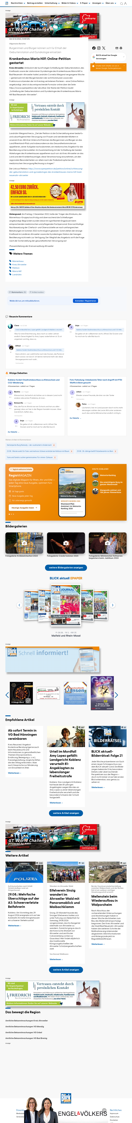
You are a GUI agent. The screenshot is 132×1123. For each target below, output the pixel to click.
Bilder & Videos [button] (69, 3)
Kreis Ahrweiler (19, 265)
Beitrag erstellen (35, 3)
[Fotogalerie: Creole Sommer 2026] (66, 543)
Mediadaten (21, 1113)
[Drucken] (121, 48)
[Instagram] (98, 48)
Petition (15, 268)
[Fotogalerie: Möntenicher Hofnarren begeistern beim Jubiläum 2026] (108, 543)
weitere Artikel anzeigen (66, 813)
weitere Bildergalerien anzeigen (66, 568)
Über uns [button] (110, 3)
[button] (7, 695)
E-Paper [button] (84, 3)
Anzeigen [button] (97, 3)
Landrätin (17, 275)
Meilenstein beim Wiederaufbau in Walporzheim (104, 901)
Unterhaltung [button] (51, 3)
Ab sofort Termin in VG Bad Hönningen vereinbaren (22, 735)
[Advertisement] (66, 1064)
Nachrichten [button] (17, 3)
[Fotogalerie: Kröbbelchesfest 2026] (24, 543)
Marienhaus (18, 261)
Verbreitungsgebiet (23, 1117)
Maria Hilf (17, 271)
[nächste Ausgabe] (112, 605)
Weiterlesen (13, 773)
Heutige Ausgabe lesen (23, 507)
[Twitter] (103, 48)
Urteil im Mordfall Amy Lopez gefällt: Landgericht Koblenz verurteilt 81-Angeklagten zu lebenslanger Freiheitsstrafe (65, 764)
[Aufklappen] (104, 1110)
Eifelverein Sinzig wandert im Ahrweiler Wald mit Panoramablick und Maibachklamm (65, 899)
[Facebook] (94, 48)
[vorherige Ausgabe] (19, 605)
